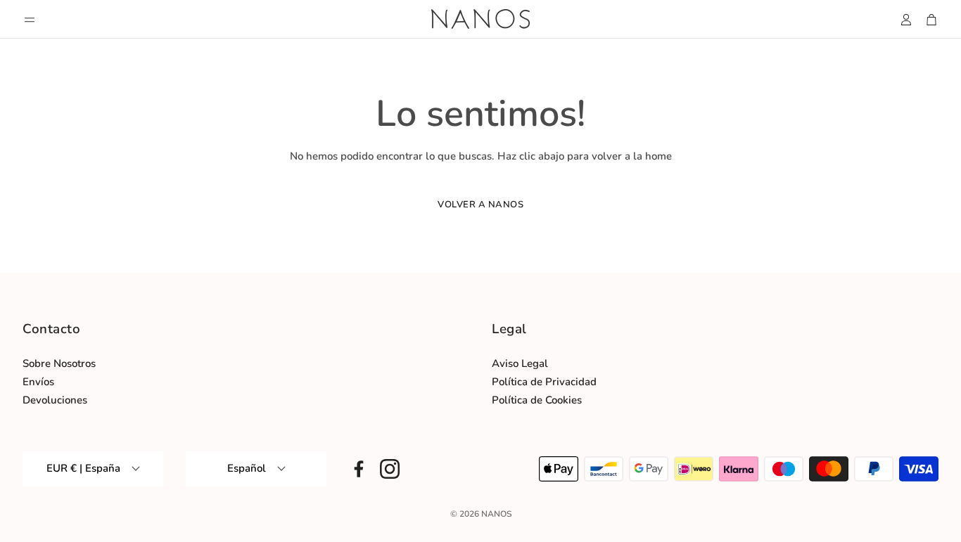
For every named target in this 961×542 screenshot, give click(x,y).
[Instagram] (390, 469)
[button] (30, 20)
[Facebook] (359, 469)
